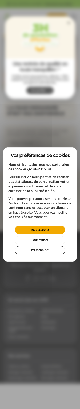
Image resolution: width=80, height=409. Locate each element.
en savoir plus (39, 169)
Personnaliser (40, 250)
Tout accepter (40, 230)
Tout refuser (40, 240)
